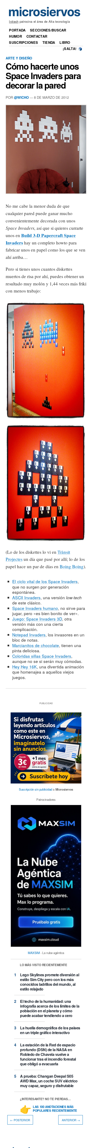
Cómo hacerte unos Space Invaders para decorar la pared (43, 75)
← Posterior (20, 1120)
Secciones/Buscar (48, 30)
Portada (17, 30)
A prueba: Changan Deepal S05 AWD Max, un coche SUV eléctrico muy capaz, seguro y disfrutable (49, 1080)
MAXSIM (34, 952)
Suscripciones (23, 42)
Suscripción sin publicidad (35, 789)
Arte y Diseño (19, 58)
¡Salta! (69, 48)
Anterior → (70, 1120)
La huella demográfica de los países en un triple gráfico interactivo (50, 1030)
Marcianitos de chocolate (35, 645)
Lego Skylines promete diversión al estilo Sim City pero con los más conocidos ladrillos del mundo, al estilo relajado (49, 982)
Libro (64, 42)
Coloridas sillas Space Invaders (41, 656)
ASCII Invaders (26, 597)
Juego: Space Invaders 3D (37, 619)
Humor (15, 36)
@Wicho (21, 97)
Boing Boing (72, 566)
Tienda (48, 42)
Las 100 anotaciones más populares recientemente (55, 1109)
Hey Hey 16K (24, 667)
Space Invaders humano (35, 608)
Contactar (36, 36)
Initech (13, 21)
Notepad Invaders (29, 635)
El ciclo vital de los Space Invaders (45, 581)
